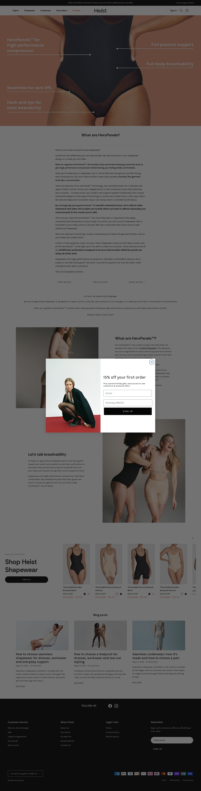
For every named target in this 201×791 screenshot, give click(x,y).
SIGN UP (128, 411)
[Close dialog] (151, 362)
